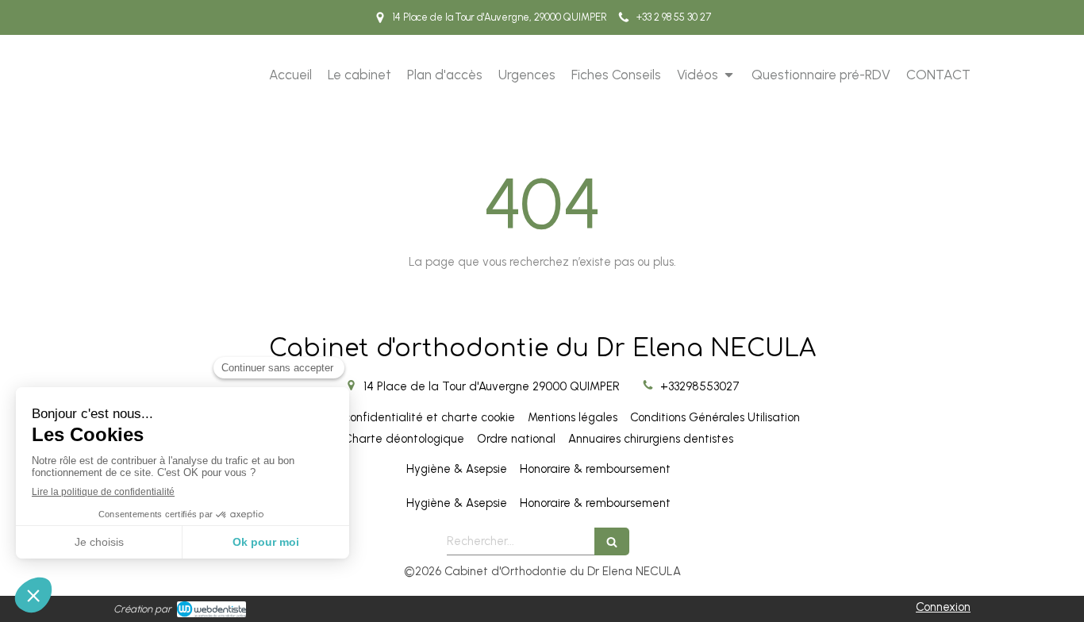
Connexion (943, 607)
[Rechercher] (611, 541)
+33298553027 (700, 386)
